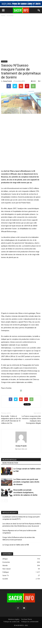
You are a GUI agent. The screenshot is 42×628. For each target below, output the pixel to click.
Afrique (5, 559)
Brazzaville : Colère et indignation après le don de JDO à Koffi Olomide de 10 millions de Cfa (11, 419)
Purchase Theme (26, 619)
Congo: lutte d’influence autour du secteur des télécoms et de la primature (18, 538)
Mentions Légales (13, 619)
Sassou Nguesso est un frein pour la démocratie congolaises (19, 532)
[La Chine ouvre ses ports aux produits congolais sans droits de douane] (6, 482)
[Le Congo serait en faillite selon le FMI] (6, 471)
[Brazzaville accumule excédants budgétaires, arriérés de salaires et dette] (6, 492)
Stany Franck (7, 81)
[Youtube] (24, 608)
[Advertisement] (21, 38)
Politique (5, 572)
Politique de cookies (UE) (11, 622)
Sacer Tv (5, 575)
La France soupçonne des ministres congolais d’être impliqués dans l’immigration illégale (31, 419)
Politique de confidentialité (29, 622)
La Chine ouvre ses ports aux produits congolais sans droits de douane (26, 481)
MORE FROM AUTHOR (10, 463)
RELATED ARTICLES (9, 460)
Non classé (6, 569)
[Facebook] (18, 608)
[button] (39, 10)
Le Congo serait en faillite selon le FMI (15, 545)
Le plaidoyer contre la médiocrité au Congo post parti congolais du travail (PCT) (21, 518)
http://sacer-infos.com (21, 449)
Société (5, 579)
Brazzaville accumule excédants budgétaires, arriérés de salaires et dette (25, 492)
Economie (4, 61)
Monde (5, 565)
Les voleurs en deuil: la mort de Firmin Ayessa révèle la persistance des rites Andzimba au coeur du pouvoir (21, 525)
